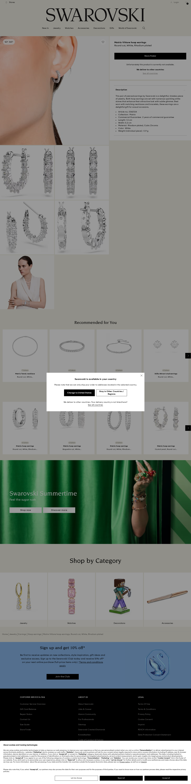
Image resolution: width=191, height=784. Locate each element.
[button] (141, 375)
